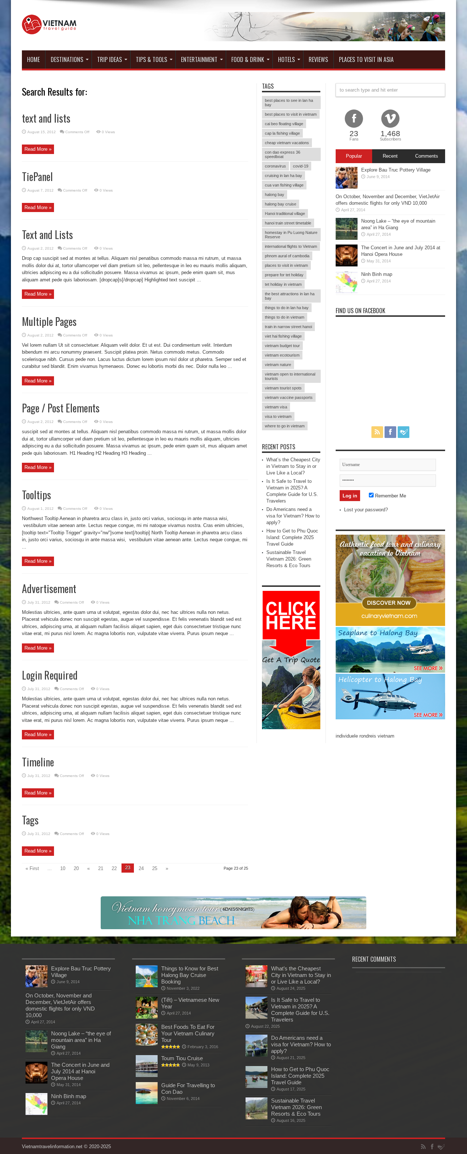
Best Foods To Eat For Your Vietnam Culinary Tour (188, 1033)
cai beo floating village (284, 124)
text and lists (46, 118)
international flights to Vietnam (291, 246)
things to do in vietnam (284, 317)
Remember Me (390, 496)
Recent (390, 156)
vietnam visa (276, 407)
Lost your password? (366, 509)
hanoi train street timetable (288, 223)
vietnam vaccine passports (289, 397)
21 (100, 868)
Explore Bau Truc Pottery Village (396, 170)
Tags (30, 819)
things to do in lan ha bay (287, 307)
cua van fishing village (284, 185)
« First (32, 868)
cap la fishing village (282, 133)
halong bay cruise (280, 204)
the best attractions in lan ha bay (289, 296)
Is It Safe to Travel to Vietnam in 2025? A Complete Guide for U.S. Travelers (300, 1010)
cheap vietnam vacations (287, 143)
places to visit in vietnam (286, 265)
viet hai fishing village (283, 336)
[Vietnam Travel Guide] (49, 29)
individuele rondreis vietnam (365, 736)
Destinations (67, 59)
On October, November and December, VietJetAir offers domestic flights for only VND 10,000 (60, 1005)
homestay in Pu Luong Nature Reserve (291, 234)
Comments (426, 156)
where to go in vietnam (285, 426)
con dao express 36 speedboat (282, 154)
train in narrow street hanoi (288, 326)
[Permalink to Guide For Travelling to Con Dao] (147, 1102)
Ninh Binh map (376, 274)
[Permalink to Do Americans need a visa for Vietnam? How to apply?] (256, 1055)
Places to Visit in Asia (366, 59)
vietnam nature (278, 364)
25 (154, 868)
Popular (354, 156)
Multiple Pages (49, 321)
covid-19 (300, 166)
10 (62, 868)
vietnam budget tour (282, 345)
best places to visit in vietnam (291, 114)
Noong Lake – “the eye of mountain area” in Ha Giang (81, 1040)
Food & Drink (247, 59)
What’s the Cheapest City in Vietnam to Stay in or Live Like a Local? (293, 466)
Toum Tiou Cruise (182, 1058)
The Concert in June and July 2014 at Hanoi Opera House (80, 1071)
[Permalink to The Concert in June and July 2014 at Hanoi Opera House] (347, 265)
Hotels (286, 59)
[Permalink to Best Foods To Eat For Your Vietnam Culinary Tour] (147, 1044)
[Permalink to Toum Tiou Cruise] (147, 1075)
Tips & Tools (151, 59)
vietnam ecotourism (282, 355)
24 (141, 868)
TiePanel (37, 176)
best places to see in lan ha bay (289, 102)
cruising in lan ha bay (283, 175)
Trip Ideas (109, 59)
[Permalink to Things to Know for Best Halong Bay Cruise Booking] (147, 985)
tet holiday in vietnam (283, 284)
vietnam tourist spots (283, 388)
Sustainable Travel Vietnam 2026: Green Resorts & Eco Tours (288, 559)
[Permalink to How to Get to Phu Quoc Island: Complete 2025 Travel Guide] (256, 1086)
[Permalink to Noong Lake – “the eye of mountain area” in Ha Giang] (347, 238)
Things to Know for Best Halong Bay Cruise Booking (189, 975)
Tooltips (36, 494)
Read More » (37, 149)
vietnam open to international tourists (290, 376)
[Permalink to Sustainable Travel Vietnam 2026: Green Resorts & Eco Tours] (256, 1117)
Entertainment (199, 59)
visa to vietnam (278, 416)
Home (33, 59)
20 (76, 868)
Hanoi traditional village (285, 213)
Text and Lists (47, 234)
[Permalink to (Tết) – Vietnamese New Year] (147, 1017)
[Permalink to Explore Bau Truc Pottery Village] (347, 187)
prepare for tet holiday (284, 275)
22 (114, 868)
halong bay (274, 194)
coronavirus (275, 166)
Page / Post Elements (61, 407)
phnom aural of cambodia (287, 256)
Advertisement (49, 588)
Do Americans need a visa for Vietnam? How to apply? (293, 516)
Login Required (50, 675)
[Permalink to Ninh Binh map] (347, 291)
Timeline (38, 761)
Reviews (318, 59)
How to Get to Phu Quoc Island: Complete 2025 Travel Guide (292, 537)
